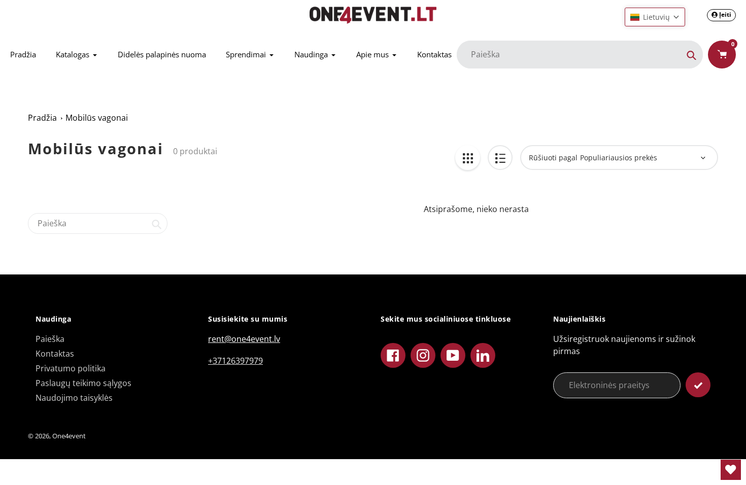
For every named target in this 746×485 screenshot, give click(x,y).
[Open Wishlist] (731, 470)
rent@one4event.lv (244, 338)
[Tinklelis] (467, 157)
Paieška (50, 338)
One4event (69, 435)
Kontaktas (55, 353)
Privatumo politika (71, 368)
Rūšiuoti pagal (553, 157)
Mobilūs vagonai (96, 117)
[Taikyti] (698, 384)
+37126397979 (235, 360)
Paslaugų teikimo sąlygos (83, 383)
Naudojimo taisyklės (74, 397)
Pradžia (42, 117)
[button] (655, 17)
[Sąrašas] (500, 157)
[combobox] (97, 223)
